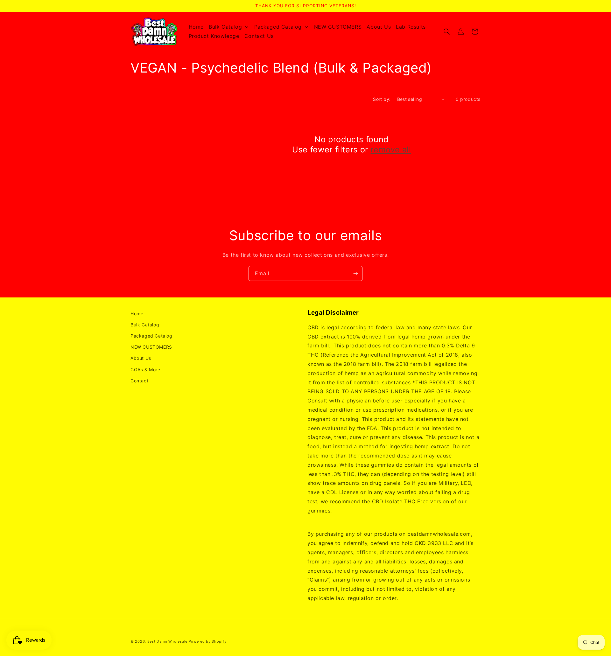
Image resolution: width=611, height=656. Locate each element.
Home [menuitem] (196, 27)
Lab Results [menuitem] (411, 27)
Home (136, 313)
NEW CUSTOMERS (151, 347)
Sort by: (381, 99)
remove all (390, 149)
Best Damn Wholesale (167, 641)
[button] (447, 31)
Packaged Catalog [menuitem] (278, 27)
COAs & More (145, 369)
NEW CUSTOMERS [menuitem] (338, 27)
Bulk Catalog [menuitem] (225, 27)
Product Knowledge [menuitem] (214, 36)
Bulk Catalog (144, 324)
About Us (140, 358)
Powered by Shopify (208, 641)
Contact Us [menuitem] (259, 36)
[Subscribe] (355, 273)
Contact (139, 380)
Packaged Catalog (151, 335)
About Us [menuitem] (379, 27)
